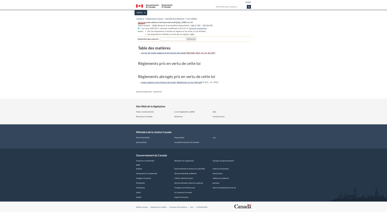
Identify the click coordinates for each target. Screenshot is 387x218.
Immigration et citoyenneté (146, 173)
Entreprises (140, 183)
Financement (179, 137)
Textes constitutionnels (145, 112)
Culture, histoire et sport (183, 178)
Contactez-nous (219, 116)
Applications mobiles (159, 207)
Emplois (139, 169)
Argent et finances (181, 197)
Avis (191, 207)
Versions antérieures (198, 28)
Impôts (138, 197)
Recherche (178, 116)
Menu (142, 12)
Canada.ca (140, 19)
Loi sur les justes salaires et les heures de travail (178, 52)
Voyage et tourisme (143, 178)
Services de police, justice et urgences (188, 183)
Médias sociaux (142, 207)
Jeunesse (216, 183)
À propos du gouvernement (223, 161)
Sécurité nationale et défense (185, 173)
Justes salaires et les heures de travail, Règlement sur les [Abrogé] (171, 82)
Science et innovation (221, 169)
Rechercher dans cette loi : (148, 39)
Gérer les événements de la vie (224, 188)
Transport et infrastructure (184, 188)
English (248, 2)
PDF (204, 25)
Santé (138, 192)
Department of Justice (154, 19)
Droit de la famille (143, 137)
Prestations (140, 188)
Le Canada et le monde (183, 192)
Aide (192, 34)
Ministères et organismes (184, 161)
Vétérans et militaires (221, 178)
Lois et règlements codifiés (184, 112)
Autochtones (217, 173)
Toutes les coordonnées (145, 161)
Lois (214, 137)
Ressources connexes (144, 116)
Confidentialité (201, 207)
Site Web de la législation (174, 19)
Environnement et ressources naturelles (189, 169)
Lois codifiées (192, 19)
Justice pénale (141, 142)
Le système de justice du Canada (186, 142)
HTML (154, 25)
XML (193, 25)
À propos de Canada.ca (178, 207)
